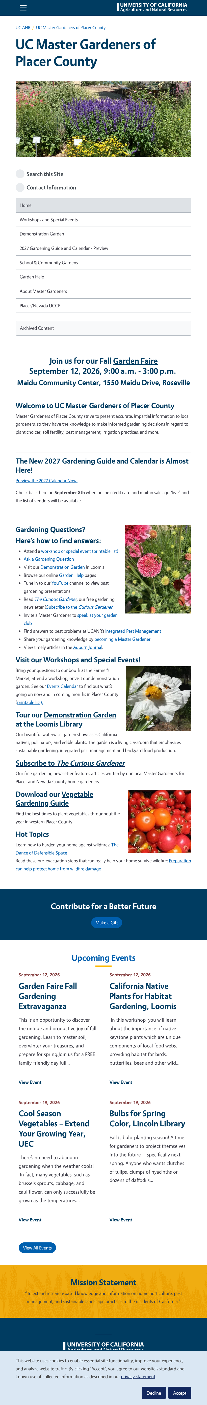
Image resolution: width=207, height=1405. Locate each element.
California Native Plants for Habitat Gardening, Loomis (143, 996)
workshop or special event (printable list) (79, 551)
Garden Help (32, 277)
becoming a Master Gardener (121, 639)
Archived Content (37, 328)
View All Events (37, 1248)
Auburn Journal (87, 647)
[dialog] (103, 1377)
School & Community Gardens (49, 262)
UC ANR (23, 27)
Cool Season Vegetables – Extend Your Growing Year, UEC (54, 1128)
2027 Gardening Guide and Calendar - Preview (64, 248)
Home (26, 205)
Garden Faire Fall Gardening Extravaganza (48, 996)
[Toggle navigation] (23, 7)
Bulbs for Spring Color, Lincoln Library (147, 1118)
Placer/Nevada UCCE (40, 305)
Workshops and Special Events (49, 219)
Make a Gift (106, 922)
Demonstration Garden (42, 234)
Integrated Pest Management (133, 631)
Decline (154, 1393)
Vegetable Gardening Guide (54, 798)
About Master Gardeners (43, 291)
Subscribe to (70, 762)
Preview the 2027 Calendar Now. (46, 480)
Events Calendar (62, 686)
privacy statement (138, 1376)
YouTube (59, 583)
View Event (30, 1082)
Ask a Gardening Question (49, 559)
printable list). (30, 702)
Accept (179, 1393)
